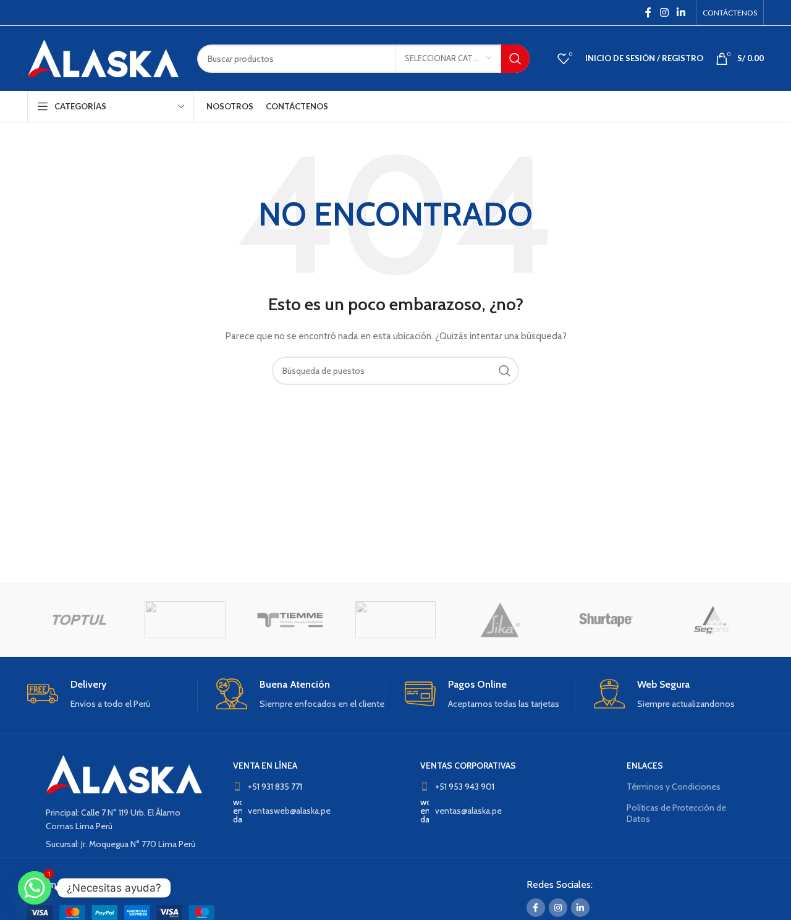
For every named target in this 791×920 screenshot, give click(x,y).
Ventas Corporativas (468, 765)
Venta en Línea (265, 765)
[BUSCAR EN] (515, 58)
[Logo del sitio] (103, 57)
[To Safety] (184, 620)
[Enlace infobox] (112, 694)
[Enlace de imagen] (124, 773)
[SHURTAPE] (605, 620)
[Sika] (500, 620)
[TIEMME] (290, 620)
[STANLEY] (395, 620)
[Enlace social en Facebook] (648, 12)
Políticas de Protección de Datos (676, 813)
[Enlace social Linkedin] (681, 12)
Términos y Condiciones (674, 786)
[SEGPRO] (711, 620)
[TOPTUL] (79, 620)
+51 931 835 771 (275, 786)
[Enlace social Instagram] (664, 12)
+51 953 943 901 (464, 786)
